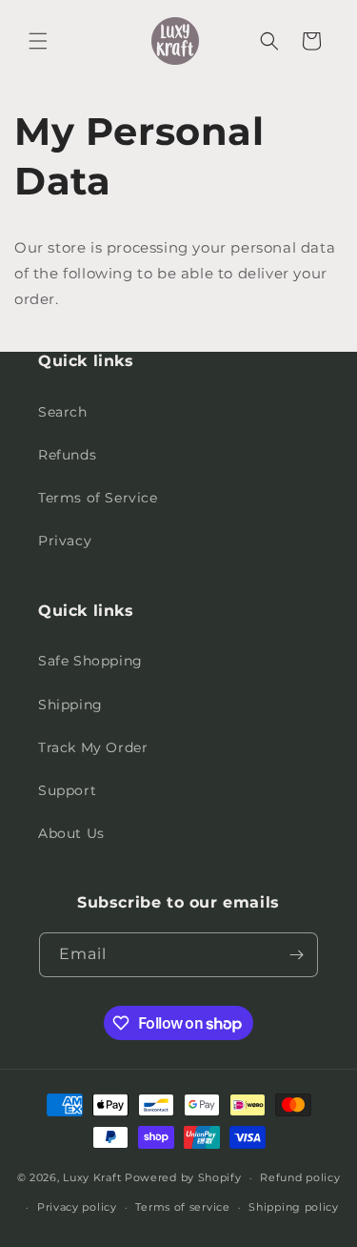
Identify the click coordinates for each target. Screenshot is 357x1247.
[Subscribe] (296, 954)
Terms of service (182, 1207)
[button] (38, 41)
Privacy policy (77, 1207)
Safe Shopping (90, 660)
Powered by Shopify (183, 1177)
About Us (71, 833)
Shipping (70, 704)
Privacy (64, 540)
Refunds (67, 454)
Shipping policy (293, 1207)
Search (63, 411)
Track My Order (93, 747)
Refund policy (300, 1177)
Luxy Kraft (92, 1177)
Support (67, 790)
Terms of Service (98, 497)
